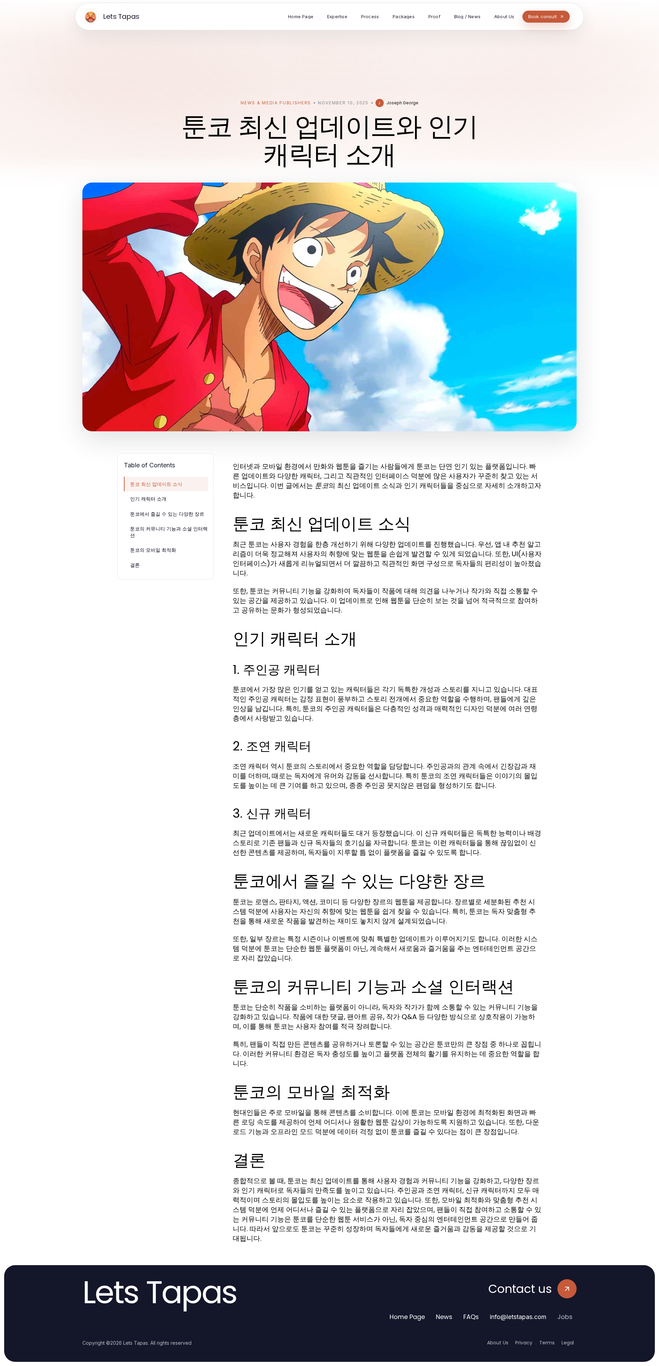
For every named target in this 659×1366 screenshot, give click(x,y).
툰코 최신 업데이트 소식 (156, 484)
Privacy (523, 1342)
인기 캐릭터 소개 (148, 499)
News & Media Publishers (276, 102)
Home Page (407, 1316)
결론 (135, 565)
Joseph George (402, 102)
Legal (568, 1342)
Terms (547, 1342)
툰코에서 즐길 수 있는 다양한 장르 (167, 514)
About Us (497, 1342)
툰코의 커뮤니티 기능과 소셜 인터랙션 (169, 532)
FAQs (471, 1316)
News (444, 1316)
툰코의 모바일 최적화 (153, 550)
